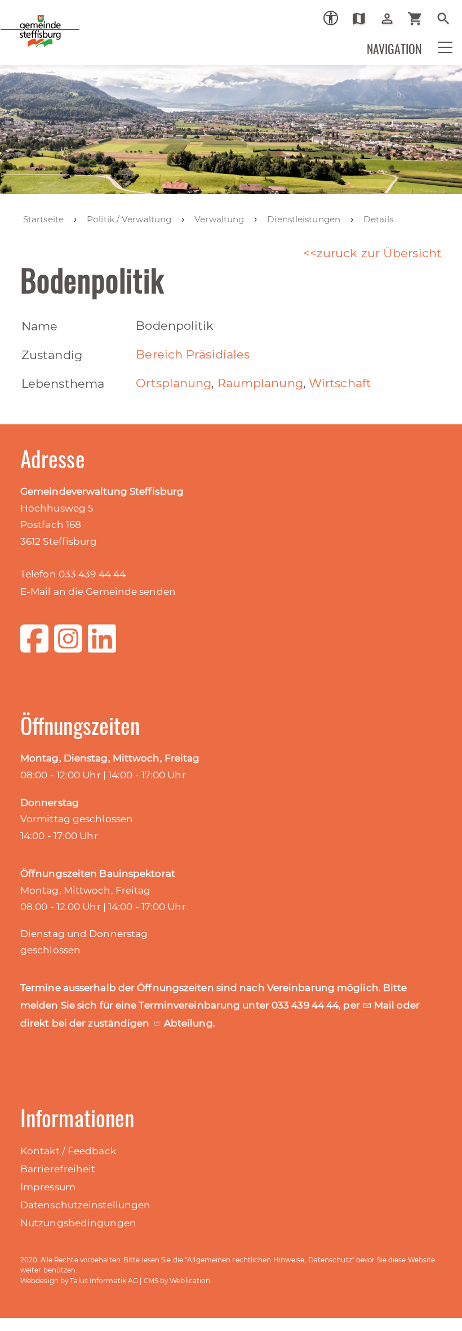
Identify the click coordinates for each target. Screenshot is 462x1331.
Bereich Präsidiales (193, 354)
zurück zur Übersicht (379, 253)
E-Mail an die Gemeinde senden (98, 591)
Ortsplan (363, 18)
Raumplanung (260, 383)
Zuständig (51, 355)
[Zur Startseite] (79, 38)
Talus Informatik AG (104, 1280)
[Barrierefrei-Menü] (330, 18)
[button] (438, 55)
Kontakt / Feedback (68, 1151)
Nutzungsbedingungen (78, 1223)
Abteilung (188, 1023)
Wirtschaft (340, 383)
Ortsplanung (173, 383)
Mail (385, 1005)
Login (391, 18)
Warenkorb (419, 18)
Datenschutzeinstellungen (85, 1205)
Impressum (47, 1187)
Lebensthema (62, 384)
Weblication (190, 1280)
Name (39, 326)
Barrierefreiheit (58, 1169)
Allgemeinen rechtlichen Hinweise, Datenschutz (269, 1260)
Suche (448, 18)
